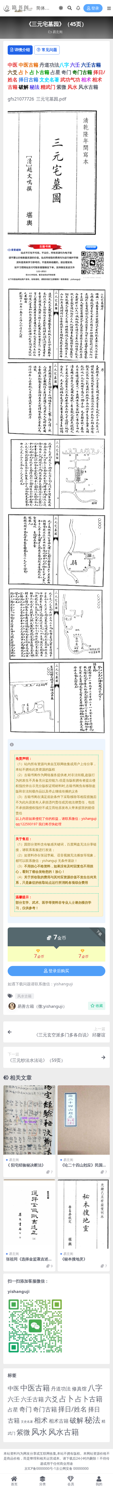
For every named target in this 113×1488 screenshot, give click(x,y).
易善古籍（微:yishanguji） (42, 1006)
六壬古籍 (32, 1399)
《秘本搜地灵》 (73, 1259)
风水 (39, 1431)
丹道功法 (61, 1388)
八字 (95, 1388)
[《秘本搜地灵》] (84, 1214)
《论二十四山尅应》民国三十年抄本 (83, 1167)
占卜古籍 (89, 1398)
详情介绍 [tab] (22, 49)
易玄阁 (58, 32)
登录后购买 (59, 971)
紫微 (23, 1432)
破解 (76, 1420)
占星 (13, 1409)
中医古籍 (35, 1388)
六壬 (14, 1399)
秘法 (92, 1419)
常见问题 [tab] (49, 49)
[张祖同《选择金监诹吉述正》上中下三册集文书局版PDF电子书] (29, 1214)
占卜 (66, 1398)
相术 (41, 1420)
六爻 (51, 1399)
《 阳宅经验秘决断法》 (26, 1165)
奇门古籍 (45, 1409)
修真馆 (79, 1388)
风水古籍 (24, 996)
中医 (13, 1388)
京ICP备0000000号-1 (40, 1468)
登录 (95, 8)
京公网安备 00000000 (72, 1468)
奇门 (25, 1409)
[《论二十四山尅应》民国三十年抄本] (84, 1119)
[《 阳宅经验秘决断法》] (29, 1119)
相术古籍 (59, 1420)
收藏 (99, 1006)
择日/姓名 (72, 1409)
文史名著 (27, 1422)
